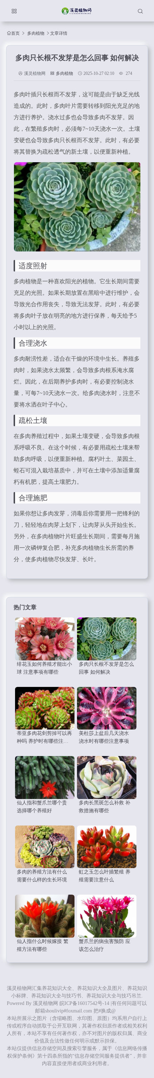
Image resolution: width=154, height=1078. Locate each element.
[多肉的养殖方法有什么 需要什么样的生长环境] (44, 847)
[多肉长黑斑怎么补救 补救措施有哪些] (106, 777)
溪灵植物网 (45, 1003)
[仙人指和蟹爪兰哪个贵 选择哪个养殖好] (44, 777)
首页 (15, 33)
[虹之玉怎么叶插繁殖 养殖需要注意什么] (106, 847)
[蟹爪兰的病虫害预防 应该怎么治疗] (106, 916)
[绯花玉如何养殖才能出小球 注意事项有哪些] (44, 638)
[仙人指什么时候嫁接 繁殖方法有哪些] (44, 916)
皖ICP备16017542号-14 (84, 1003)
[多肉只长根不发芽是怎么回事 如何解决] (106, 638)
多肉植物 (35, 33)
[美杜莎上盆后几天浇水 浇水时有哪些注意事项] (106, 708)
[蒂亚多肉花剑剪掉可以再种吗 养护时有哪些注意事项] (44, 708)
